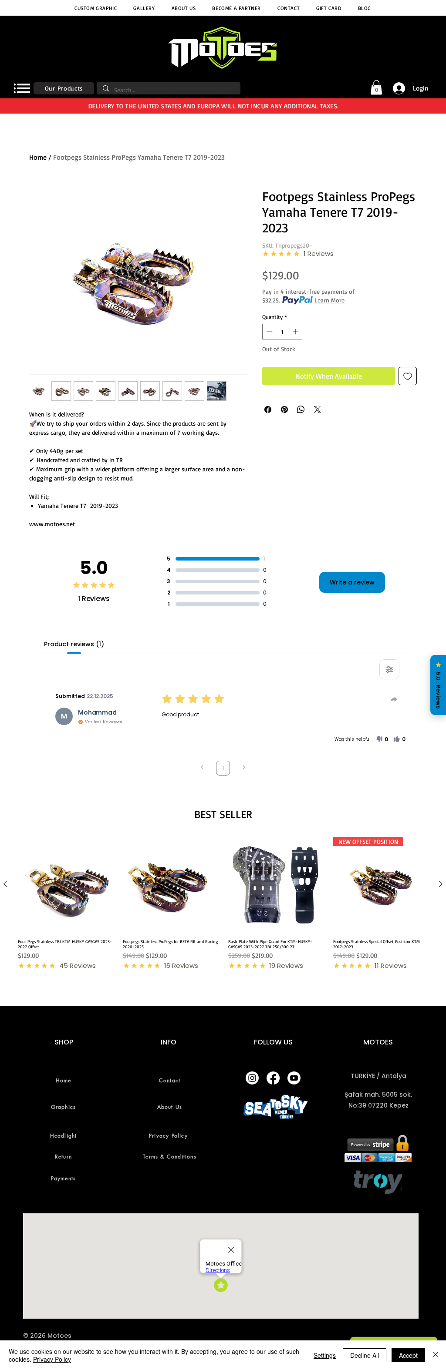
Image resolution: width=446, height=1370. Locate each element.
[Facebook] (273, 1078)
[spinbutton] (282, 331)
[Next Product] (441, 884)
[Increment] (296, 331)
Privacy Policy (52, 1359)
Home (38, 157)
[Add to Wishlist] (408, 376)
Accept (408, 1355)
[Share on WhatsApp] (301, 409)
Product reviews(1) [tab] (74, 644)
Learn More (329, 300)
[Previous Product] (5, 884)
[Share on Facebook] (268, 409)
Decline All (364, 1355)
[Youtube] (294, 1078)
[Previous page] (202, 768)
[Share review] (394, 699)
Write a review (352, 582)
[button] (376, 87)
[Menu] (22, 88)
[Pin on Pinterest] (284, 409)
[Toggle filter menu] (389, 669)
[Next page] (243, 768)
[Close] (435, 1355)
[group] (223, 903)
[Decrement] (269, 331)
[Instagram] (252, 1078)
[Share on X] (317, 409)
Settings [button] (325, 1355)
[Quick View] (65, 884)
